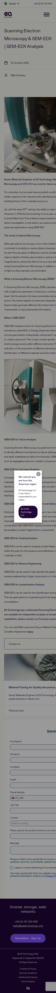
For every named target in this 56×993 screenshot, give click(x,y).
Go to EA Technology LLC (26, 511)
